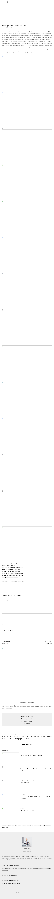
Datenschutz (35, 892)
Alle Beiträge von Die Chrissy (27, 851)
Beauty (4, 734)
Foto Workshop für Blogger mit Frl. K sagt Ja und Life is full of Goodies (15, 885)
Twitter (31, 891)
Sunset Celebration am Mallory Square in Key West (13, 573)
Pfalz (13, 738)
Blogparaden (16, 734)
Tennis (24, 738)
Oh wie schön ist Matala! (6, 881)
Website (3, 624)
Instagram (18, 736)
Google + (27, 891)
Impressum (30, 892)
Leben (28, 736)
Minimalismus (49, 736)
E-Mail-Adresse (5, 620)
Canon (16, 581)
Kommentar (5, 600)
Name (3, 615)
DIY (32, 734)
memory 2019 (24, 783)
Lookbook (34, 736)
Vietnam (24, 766)
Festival (40, 734)
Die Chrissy (11, 27)
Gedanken (8, 736)
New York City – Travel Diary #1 (8, 878)
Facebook (25, 891)
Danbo (29, 734)
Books (22, 734)
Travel (6, 581)
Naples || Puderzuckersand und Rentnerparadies (12, 575)
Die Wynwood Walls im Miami (8, 565)
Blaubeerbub (8, 734)
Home (12, 736)
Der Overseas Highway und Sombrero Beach (11, 569)
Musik (4, 738)
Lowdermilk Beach (31, 31)
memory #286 (6, 642)
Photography (19, 581)
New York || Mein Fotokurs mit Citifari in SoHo (10, 880)
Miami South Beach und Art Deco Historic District (13, 567)
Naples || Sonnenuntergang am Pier (10, 577)
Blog (12, 734)
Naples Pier (31, 39)
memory (43, 736)
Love (38, 736)
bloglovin (20, 891)
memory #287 (48, 642)
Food (3, 736)
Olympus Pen (9, 738)
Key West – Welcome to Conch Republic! (11, 571)
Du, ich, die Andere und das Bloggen (31, 755)
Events (34, 734)
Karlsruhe (24, 736)
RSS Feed (34, 891)
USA (7, 581)
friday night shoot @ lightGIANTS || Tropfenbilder (11, 883)
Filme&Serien (46, 734)
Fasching (36, 734)
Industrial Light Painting (27, 810)
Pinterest (29, 891)
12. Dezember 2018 (5, 27)
